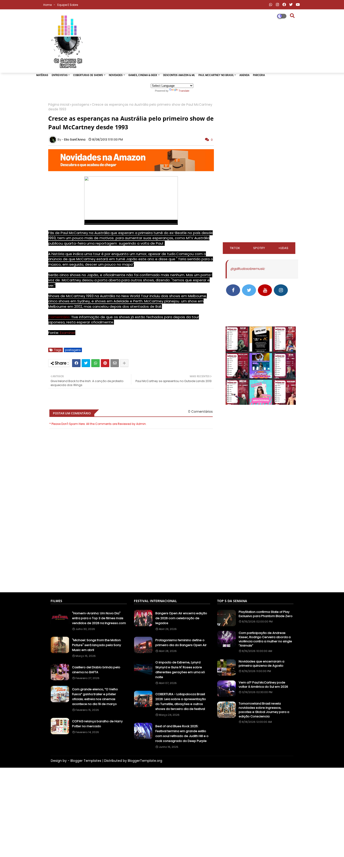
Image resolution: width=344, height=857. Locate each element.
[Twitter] (86, 363)
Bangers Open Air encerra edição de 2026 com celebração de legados (181, 618)
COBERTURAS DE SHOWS (88, 75)
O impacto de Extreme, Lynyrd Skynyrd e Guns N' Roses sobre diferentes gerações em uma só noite (180, 669)
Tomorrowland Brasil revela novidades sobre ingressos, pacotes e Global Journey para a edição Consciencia (264, 710)
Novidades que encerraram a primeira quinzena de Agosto (261, 663)
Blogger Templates (85, 760)
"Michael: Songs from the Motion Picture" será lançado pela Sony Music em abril (96, 645)
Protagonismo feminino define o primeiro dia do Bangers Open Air (181, 642)
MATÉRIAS (42, 75)
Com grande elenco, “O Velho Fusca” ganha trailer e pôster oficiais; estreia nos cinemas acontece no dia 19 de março (95, 696)
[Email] (114, 363)
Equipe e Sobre (67, 5)
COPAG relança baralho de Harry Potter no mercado (97, 723)
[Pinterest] (105, 363)
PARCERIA (259, 75)
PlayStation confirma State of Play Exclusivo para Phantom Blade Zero (266, 614)
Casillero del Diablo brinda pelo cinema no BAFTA (96, 669)
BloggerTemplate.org (145, 760)
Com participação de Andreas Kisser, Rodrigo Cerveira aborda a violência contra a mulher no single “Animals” (265, 639)
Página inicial (58, 104)
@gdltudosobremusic (247, 268)
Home (47, 5)
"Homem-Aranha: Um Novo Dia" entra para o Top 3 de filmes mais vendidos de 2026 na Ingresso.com (99, 618)
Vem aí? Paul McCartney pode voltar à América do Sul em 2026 (263, 684)
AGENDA (244, 75)
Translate (184, 90)
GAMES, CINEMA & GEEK (142, 75)
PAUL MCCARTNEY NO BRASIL (216, 75)
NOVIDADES (116, 75)
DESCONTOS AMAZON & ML (179, 75)
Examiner (67, 332)
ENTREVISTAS (60, 75)
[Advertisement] (131, 565)
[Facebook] (76, 363)
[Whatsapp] (95, 363)
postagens (80, 104)
